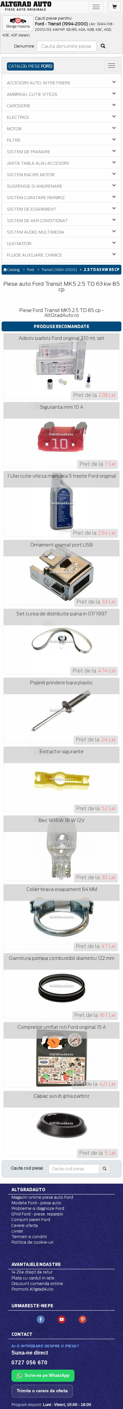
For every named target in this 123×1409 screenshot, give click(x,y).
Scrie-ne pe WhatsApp (47, 1375)
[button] (17, 23)
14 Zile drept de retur (31, 1272)
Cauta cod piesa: (27, 1168)
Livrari (17, 1231)
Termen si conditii (29, 1236)
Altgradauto (28, 1189)
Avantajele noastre (36, 1264)
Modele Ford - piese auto (36, 1202)
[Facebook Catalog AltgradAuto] (41, 1318)
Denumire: (24, 46)
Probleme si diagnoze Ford (37, 1208)
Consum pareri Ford (30, 1219)
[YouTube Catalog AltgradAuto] (62, 1318)
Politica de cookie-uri (32, 1242)
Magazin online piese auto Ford (42, 1197)
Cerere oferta (24, 1225)
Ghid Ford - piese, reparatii (37, 1214)
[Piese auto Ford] (25, 6)
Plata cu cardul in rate (32, 1277)
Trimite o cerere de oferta (42, 1390)
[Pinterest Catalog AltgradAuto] (83, 1318)
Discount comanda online (37, 1283)
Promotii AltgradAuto (32, 1289)
